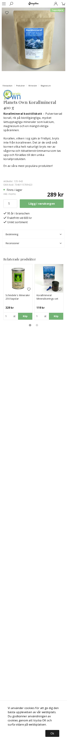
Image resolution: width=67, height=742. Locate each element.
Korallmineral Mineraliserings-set (47, 297)
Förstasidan (8, 85)
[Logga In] (55, 4)
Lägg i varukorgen (42, 204)
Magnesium (46, 85)
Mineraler (33, 85)
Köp (25, 316)
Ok (52, 733)
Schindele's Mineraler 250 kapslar (17, 297)
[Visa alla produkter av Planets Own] (12, 94)
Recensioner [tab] (12, 243)
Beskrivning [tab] (11, 234)
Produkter (20, 85)
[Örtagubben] (33, 4)
